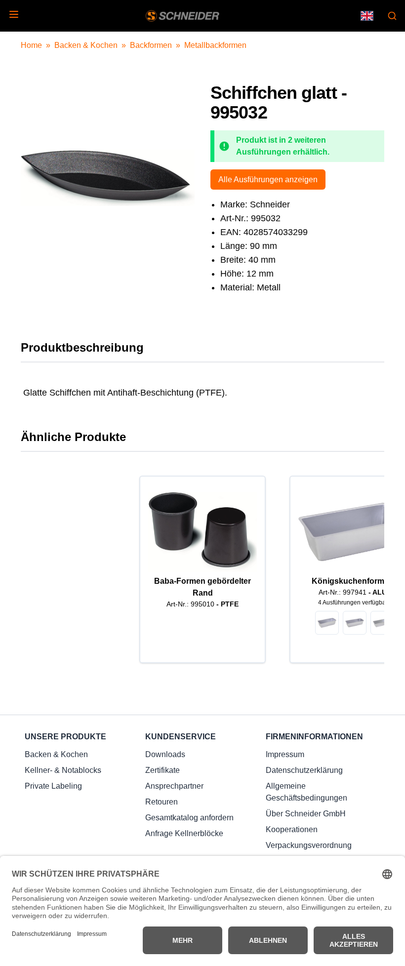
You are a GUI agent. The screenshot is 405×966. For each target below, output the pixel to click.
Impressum (285, 754)
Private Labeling (53, 786)
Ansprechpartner (174, 786)
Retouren (161, 802)
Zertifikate (162, 770)
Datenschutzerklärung (304, 770)
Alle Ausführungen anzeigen (268, 179)
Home (31, 45)
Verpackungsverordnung (309, 845)
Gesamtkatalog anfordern (189, 817)
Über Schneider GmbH (306, 813)
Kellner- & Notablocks (63, 770)
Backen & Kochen (86, 45)
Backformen (151, 45)
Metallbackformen (215, 45)
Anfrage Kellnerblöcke (184, 833)
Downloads (165, 754)
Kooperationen (292, 829)
